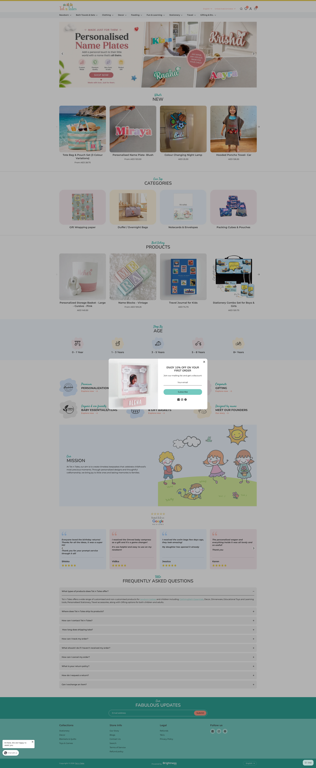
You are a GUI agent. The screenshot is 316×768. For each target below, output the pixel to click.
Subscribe (183, 392)
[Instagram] (182, 399)
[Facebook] (179, 399)
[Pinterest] (185, 399)
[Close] (204, 362)
